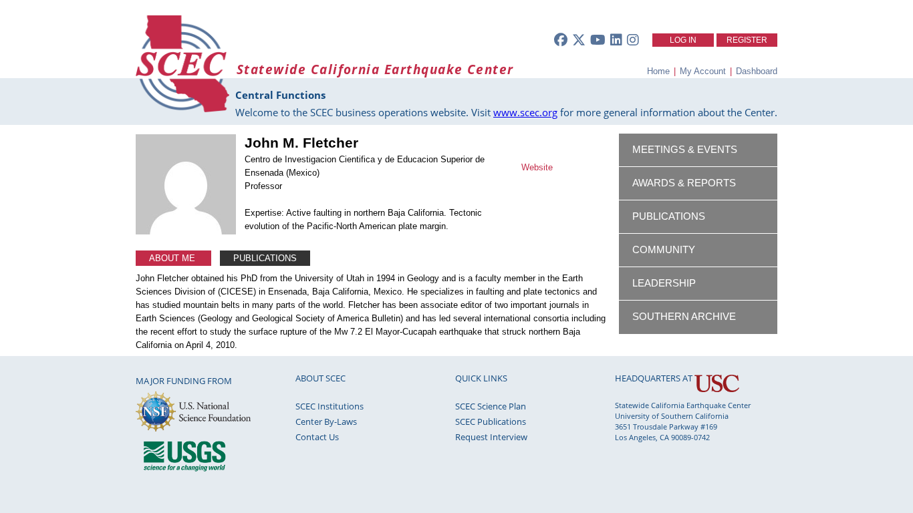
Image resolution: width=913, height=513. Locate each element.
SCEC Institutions (329, 406)
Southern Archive (684, 316)
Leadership (664, 283)
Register (747, 40)
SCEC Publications (490, 421)
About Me (173, 258)
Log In (683, 40)
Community (663, 249)
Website (537, 167)
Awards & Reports (684, 183)
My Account (703, 71)
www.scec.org (525, 112)
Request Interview (491, 437)
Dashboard (756, 71)
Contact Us (317, 437)
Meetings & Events (684, 149)
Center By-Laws (326, 421)
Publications (265, 258)
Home (658, 71)
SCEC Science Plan (490, 406)
